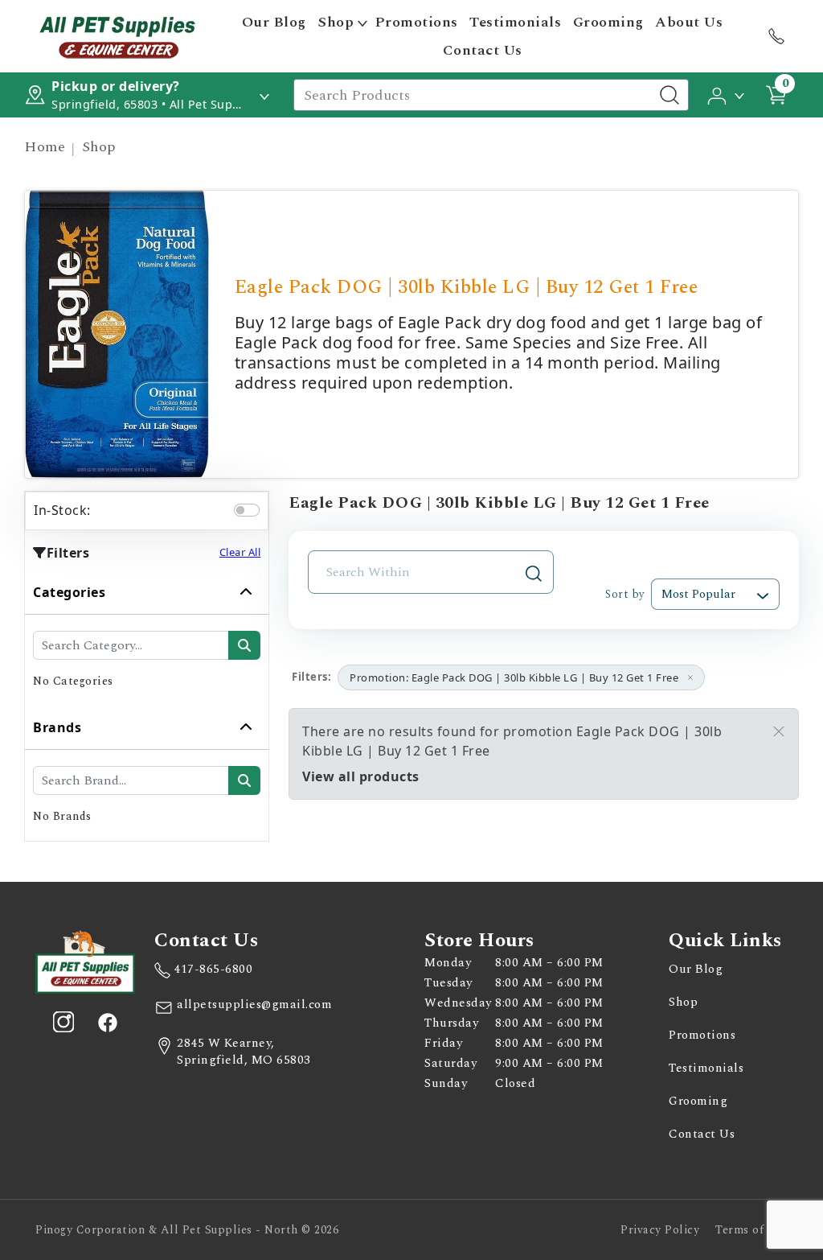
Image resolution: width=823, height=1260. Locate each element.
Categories (69, 592)
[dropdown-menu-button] (362, 22)
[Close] (779, 731)
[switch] (247, 510)
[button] (727, 94)
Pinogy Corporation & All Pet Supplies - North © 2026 (186, 1229)
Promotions (416, 22)
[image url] (117, 34)
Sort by (625, 594)
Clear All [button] (240, 552)
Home (44, 147)
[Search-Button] (669, 95)
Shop (335, 22)
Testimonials (515, 22)
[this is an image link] (85, 961)
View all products (361, 776)
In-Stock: (62, 510)
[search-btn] (244, 645)
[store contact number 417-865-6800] (776, 36)
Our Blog (274, 22)
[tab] (146, 638)
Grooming (608, 22)
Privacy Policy (659, 1229)
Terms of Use (751, 1229)
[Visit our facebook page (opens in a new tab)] (106, 1021)
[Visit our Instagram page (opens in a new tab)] (63, 1021)
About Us (689, 22)
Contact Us (482, 50)
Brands (57, 727)
